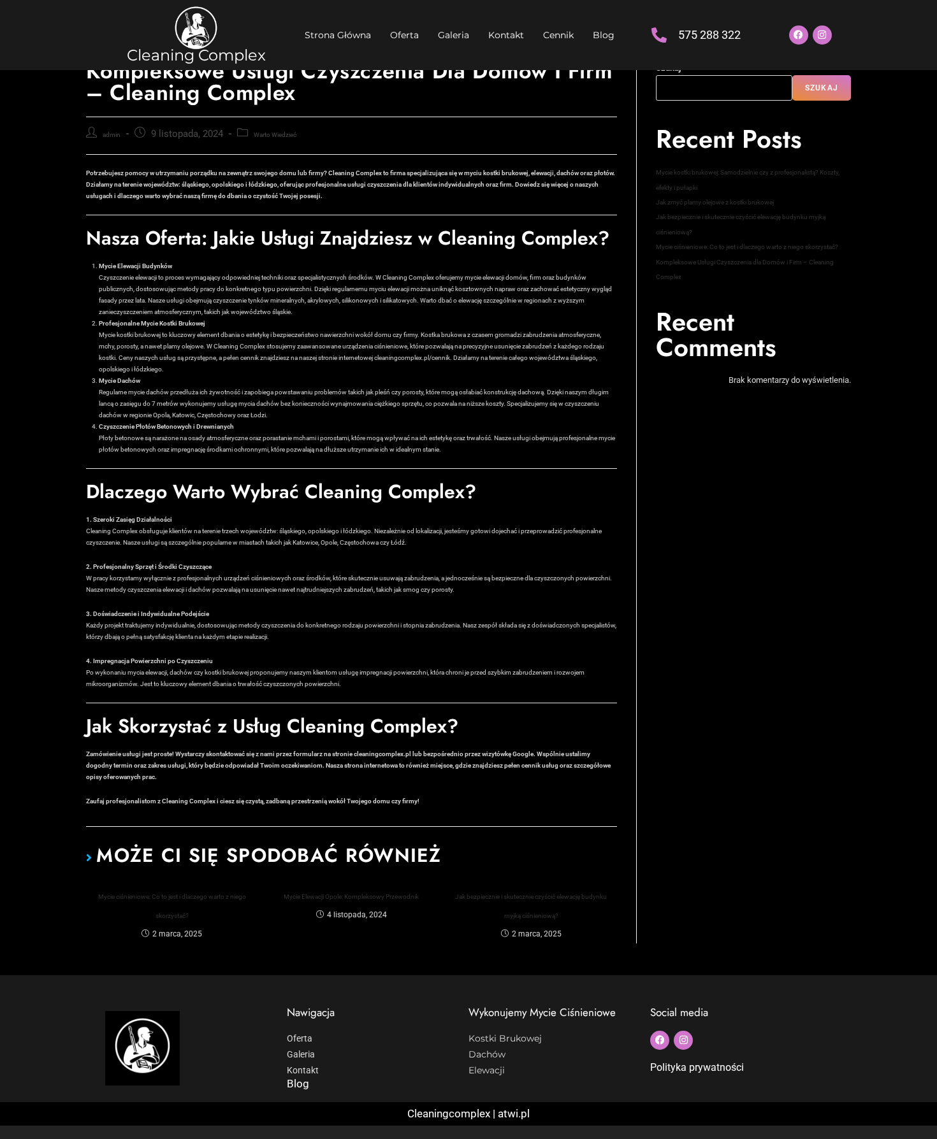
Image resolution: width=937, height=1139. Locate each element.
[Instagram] (822, 35)
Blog (603, 35)
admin (111, 134)
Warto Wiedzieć (275, 134)
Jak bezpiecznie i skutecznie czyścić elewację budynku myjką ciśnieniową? (531, 906)
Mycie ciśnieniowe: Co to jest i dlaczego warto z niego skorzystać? (172, 906)
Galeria (453, 35)
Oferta (404, 35)
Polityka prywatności (697, 1067)
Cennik (558, 35)
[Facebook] (798, 35)
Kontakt (506, 35)
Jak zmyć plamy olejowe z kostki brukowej (715, 202)
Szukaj (821, 87)
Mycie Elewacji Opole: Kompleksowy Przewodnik (351, 896)
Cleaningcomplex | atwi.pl (468, 1113)
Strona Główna (338, 35)
